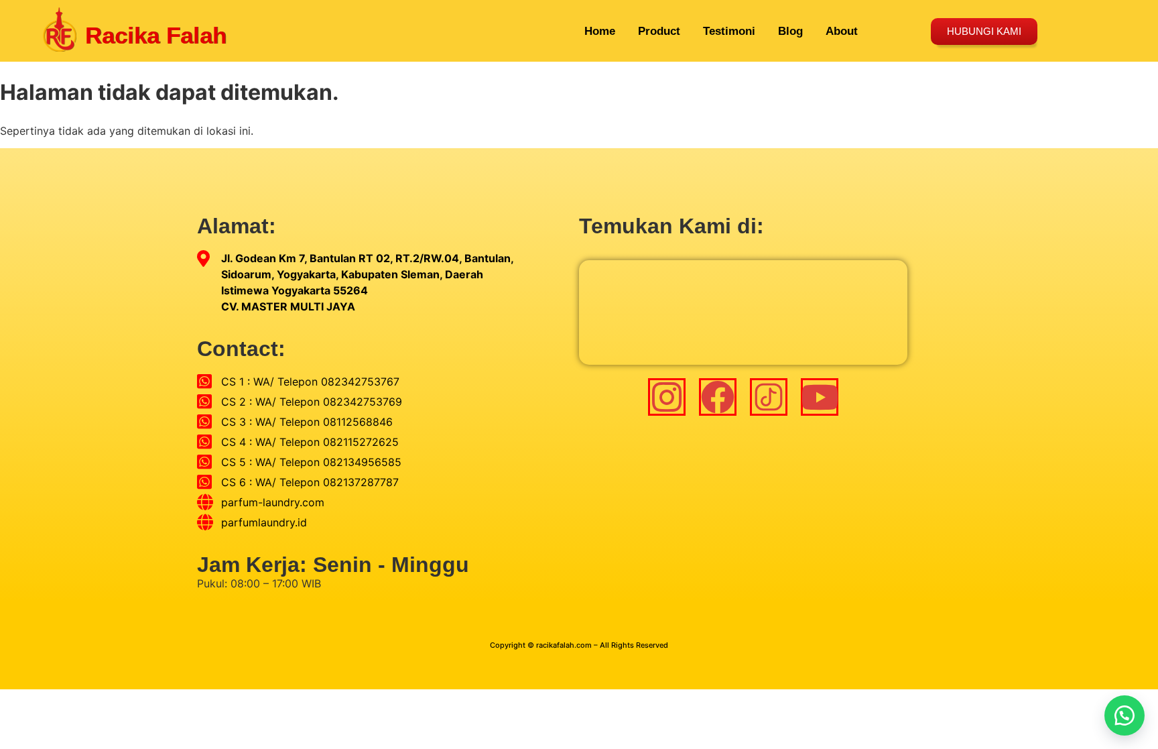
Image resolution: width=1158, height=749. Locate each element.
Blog (790, 31)
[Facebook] (717, 397)
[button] (1124, 715)
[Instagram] (667, 397)
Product (659, 31)
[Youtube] (819, 397)
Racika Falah (156, 35)
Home (599, 31)
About (842, 31)
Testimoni (729, 31)
